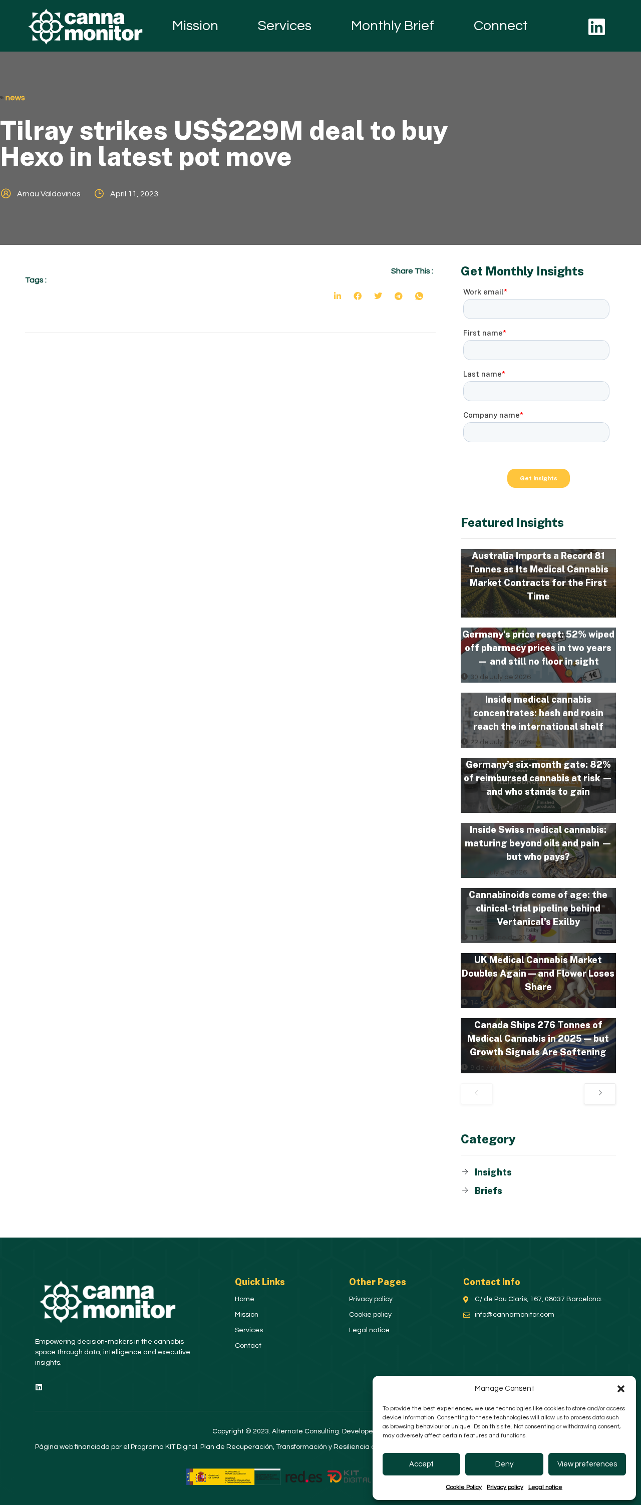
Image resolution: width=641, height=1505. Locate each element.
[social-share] (337, 295)
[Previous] (477, 1093)
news (15, 98)
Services (284, 26)
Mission (195, 26)
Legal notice (545, 1487)
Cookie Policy (464, 1487)
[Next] (600, 1093)
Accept (421, 1464)
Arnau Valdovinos (49, 194)
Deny (504, 1464)
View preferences (587, 1464)
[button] (621, 1389)
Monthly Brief (392, 26)
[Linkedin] (597, 27)
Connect (501, 26)
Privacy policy (505, 1487)
